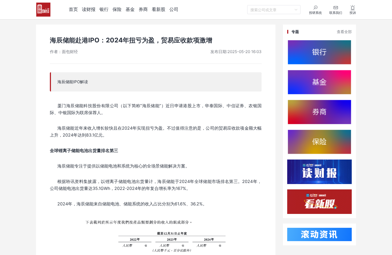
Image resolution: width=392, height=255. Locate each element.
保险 (117, 9)
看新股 (158, 9)
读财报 (88, 9)
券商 (143, 9)
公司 (173, 9)
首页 (73, 9)
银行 (104, 9)
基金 (130, 9)
